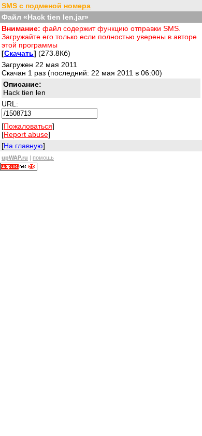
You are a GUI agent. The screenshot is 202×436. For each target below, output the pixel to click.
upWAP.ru (15, 157)
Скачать (19, 53)
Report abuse (26, 134)
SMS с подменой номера (46, 6)
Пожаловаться (28, 126)
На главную (23, 146)
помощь (43, 157)
